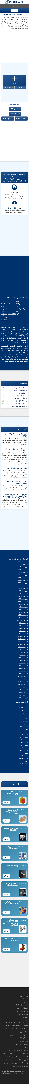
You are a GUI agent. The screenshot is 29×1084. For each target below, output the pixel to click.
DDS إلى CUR (24, 734)
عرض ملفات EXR (23, 588)
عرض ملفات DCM (23, 580)
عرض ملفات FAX (23, 591)
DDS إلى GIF (24, 739)
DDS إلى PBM (24, 745)
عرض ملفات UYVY (23, 676)
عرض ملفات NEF (23, 625)
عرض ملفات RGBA (23, 660)
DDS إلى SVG (24, 763)
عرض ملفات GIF (23, 593)
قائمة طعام (14, 6)
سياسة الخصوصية (22, 1011)
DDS (11, 19)
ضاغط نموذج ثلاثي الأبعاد (20, 1032)
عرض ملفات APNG (23, 561)
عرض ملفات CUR (23, 577)
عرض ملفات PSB (23, 649)
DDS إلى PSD (24, 750)
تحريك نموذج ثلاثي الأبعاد (20, 1066)
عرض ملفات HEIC (23, 599)
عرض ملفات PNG (23, 641)
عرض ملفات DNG (23, 583)
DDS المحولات (12, 314)
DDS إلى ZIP (24, 721)
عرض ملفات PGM (23, 636)
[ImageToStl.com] (14, 2)
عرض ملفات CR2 (23, 572)
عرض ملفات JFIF (23, 609)
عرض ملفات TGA (23, 668)
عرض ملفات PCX (23, 631)
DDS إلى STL (24, 715)
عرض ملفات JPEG (23, 615)
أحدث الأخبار (14, 784)
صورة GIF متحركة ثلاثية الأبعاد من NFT (15, 1053)
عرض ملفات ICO (23, 604)
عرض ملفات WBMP (22, 679)
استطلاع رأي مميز (22, 1008)
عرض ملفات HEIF (23, 601)
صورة (2, 306)
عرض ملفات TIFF (23, 673)
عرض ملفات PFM (23, 633)
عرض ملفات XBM (23, 687)
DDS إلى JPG (15, 114)
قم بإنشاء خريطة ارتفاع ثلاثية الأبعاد (17, 1025)
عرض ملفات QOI (23, 655)
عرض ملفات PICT (23, 639)
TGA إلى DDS (8, 118)
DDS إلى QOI (24, 753)
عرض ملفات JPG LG (22, 620)
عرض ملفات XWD (23, 695)
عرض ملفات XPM (23, 692)
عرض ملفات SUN (23, 665)
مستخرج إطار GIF (22, 1044)
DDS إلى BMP (24, 731)
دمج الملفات (24, 1041)
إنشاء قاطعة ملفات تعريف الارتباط (17, 1022)
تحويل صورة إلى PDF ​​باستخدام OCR (16, 1060)
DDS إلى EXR (24, 737)
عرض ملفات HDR (23, 596)
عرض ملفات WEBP (23, 681)
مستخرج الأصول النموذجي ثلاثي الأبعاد (16, 1028)
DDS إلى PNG (15, 109)
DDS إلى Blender (23, 707)
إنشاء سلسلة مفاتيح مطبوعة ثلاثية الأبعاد (15, 1063)
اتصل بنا (25, 1017)
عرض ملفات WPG (23, 684)
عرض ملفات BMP (23, 569)
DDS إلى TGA (24, 755)
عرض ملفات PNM (23, 644)
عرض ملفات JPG (23, 617)
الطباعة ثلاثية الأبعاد (22, 1005)
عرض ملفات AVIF (23, 567)
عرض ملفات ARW (23, 564)
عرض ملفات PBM (23, 628)
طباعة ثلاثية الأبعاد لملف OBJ (18, 1050)
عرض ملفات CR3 (23, 575)
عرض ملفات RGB (23, 657)
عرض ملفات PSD (23, 652)
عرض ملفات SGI (23, 663)
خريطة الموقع (23, 1014)
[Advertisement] (14, 45)
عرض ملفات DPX (23, 585)
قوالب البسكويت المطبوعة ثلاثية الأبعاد (15, 1056)
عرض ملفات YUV (23, 697)
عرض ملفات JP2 (23, 612)
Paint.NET (4, 320)
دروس (26, 1002)
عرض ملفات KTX (23, 623)
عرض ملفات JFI (23, 607)
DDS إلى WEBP (23, 758)
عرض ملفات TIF (23, 671)
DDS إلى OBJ (24, 713)
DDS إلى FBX (24, 710)
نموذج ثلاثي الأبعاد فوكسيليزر (19, 1035)
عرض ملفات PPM (23, 647)
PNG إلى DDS (21, 118)
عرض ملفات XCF (23, 689)
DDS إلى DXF (24, 726)
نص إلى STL (24, 1038)
